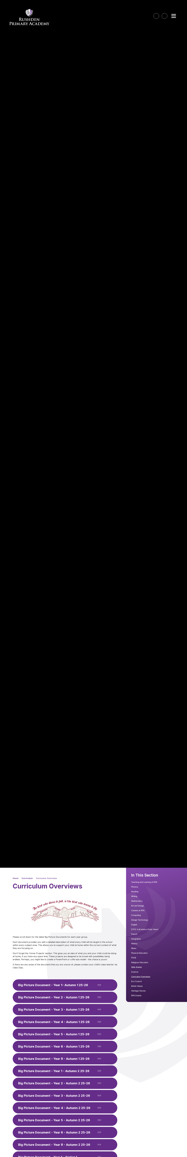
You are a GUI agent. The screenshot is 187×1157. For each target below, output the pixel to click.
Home (16, 878)
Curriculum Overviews (46, 878)
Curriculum (27, 878)
